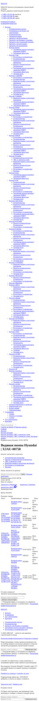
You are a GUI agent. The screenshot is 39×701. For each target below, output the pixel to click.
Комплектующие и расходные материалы (19, 463)
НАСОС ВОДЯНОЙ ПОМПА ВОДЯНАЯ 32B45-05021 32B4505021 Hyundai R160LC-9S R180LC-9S (15, 537)
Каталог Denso (14, 107)
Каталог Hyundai (15, 156)
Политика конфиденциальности (12, 638)
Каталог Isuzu (14, 173)
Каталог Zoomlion (15, 371)
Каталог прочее (14, 384)
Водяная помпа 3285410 (16, 555)
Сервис (11, 414)
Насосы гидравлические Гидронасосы (22, 65)
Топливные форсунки (21, 53)
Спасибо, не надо (23, 673)
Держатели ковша (15, 36)
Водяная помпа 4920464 (16, 561)
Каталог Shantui (14, 298)
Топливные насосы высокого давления (19, 628)
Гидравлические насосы (17, 29)
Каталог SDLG (14, 285)
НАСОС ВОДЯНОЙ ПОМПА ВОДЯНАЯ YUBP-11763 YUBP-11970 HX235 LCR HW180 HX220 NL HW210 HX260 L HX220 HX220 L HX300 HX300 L (16, 577)
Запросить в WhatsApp (9, 484)
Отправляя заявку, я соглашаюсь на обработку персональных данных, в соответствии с (19, 604)
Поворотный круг (15, 406)
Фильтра (16, 171)
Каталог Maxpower (15, 275)
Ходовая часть (18, 74)
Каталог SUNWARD (16, 318)
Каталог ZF (13, 369)
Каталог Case (14, 55)
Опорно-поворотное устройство (20, 404)
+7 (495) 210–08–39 (7, 16)
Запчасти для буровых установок (21, 40)
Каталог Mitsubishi (15, 283)
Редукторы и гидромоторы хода (16, 629)
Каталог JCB (13, 180)
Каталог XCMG (14, 354)
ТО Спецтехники (11, 419)
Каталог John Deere (16, 201)
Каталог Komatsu (15, 229)
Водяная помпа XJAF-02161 (16, 549)
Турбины (16, 350)
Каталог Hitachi (14, 135)
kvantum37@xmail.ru (8, 22)
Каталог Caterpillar (15, 76)
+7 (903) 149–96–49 (7, 18)
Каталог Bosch (14, 47)
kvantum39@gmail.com (9, 23)
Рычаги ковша (14, 408)
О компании (9, 412)
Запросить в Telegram (27, 484)
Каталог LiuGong (15, 249)
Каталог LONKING (16, 262)
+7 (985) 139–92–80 (7, 14)
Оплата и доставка (15, 416)
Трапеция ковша (15, 410)
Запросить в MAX (7, 487)
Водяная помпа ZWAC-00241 (16, 526)
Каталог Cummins (15, 96)
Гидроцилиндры (15, 34)
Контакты (8, 421)
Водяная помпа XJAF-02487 (16, 508)
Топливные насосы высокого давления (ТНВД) (23, 50)
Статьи (11, 418)
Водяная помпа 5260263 (16, 502)
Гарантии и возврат (31, 638)
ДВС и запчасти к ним (21, 160)
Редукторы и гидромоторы (22, 57)
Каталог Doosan (14, 115)
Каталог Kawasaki (15, 221)
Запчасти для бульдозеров (18, 38)
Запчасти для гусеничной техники (21, 42)
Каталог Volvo (14, 332)
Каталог (8, 27)
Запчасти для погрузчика (18, 44)
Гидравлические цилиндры (23, 158)
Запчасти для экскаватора (18, 46)
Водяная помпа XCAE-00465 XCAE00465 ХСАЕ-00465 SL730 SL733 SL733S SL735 (16, 517)
